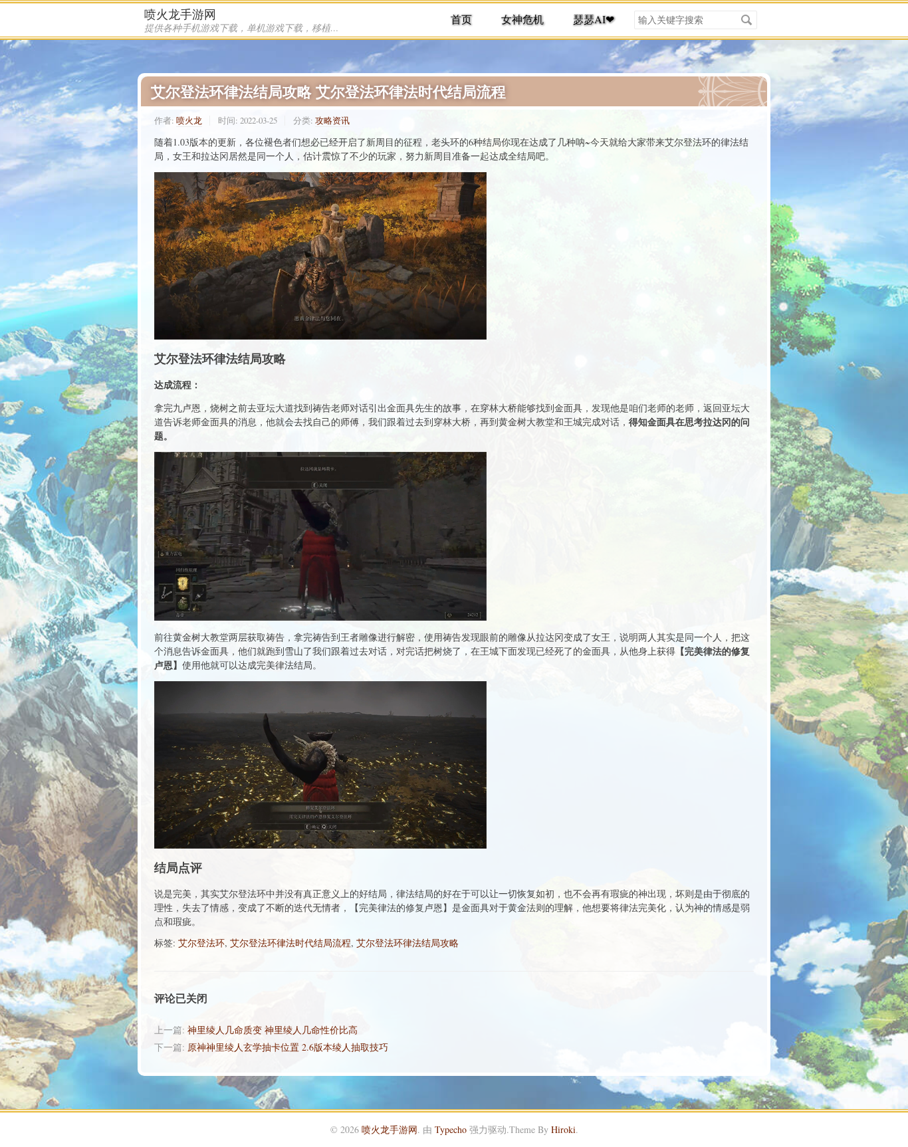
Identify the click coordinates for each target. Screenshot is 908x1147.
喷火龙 (189, 120)
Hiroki (563, 1129)
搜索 (746, 20)
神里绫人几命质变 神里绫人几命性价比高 (272, 1029)
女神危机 (522, 19)
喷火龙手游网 (180, 14)
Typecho (451, 1129)
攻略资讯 (332, 120)
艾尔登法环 (201, 942)
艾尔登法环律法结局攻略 (407, 942)
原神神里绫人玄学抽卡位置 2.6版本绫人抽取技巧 (287, 1047)
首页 (461, 19)
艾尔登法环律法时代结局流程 (290, 942)
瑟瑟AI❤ (593, 19)
